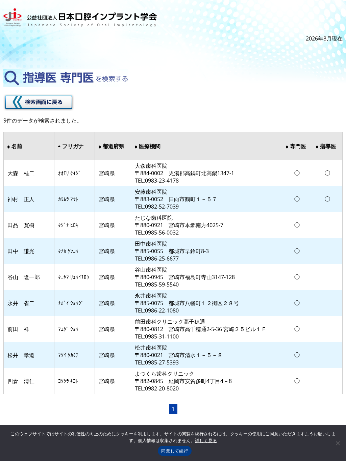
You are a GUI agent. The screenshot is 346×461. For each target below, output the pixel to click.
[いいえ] (337, 443)
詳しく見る (206, 440)
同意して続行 (174, 451)
